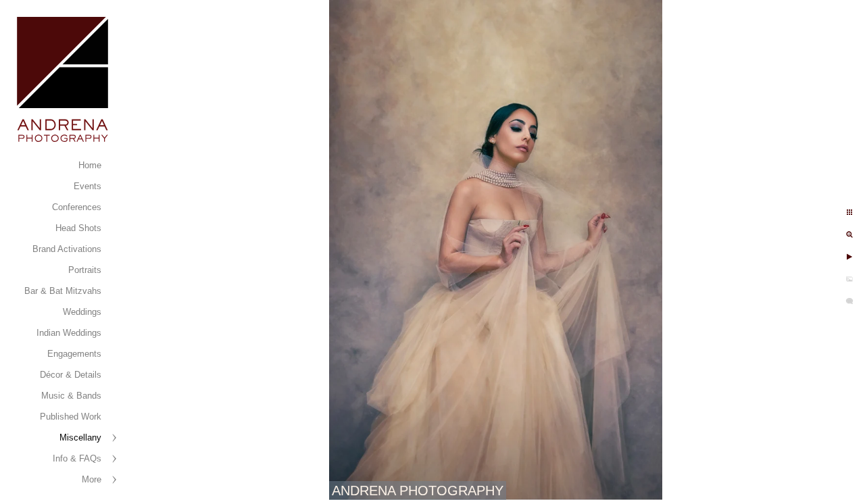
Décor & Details (70, 375)
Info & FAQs (77, 458)
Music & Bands (71, 396)
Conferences (76, 207)
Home (89, 165)
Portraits (84, 270)
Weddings (82, 312)
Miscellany (80, 437)
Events (87, 186)
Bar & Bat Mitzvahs (62, 291)
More (91, 479)
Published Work (70, 416)
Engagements (74, 354)
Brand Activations (66, 249)
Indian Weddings (68, 333)
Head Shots (78, 228)
